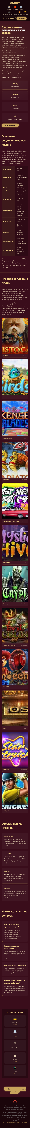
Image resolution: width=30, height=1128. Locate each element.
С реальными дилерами (9, 13)
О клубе (21, 8)
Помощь (15, 8)
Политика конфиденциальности (11, 1122)
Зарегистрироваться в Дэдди (17, 1090)
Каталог (9, 8)
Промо (20, 13)
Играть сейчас (10, 125)
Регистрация (21, 18)
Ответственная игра (17, 1124)
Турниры (25, 13)
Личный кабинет (9, 18)
